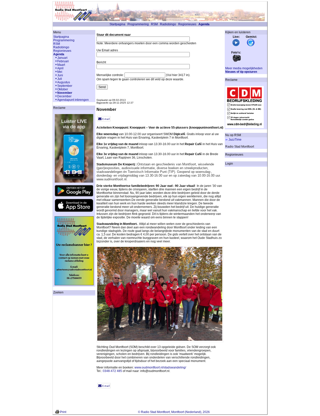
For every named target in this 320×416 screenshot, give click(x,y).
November (64, 93)
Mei (59, 72)
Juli (59, 79)
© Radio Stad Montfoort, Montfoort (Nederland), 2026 (174, 412)
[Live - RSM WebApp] (236, 45)
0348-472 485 (112, 371)
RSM (154, 24)
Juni (60, 75)
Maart (61, 65)
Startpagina (117, 24)
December (64, 96)
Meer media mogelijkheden (243, 68)
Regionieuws (187, 24)
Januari (62, 58)
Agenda (204, 24)
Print (63, 412)
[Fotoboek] (237, 61)
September (64, 86)
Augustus (63, 82)
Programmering (138, 24)
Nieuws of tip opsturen (241, 72)
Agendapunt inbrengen (73, 100)
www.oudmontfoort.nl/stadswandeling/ (160, 367)
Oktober (62, 89)
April (60, 68)
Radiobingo (168, 24)
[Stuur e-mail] (103, 120)
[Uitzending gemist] (251, 45)
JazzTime (235, 139)
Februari (63, 61)
